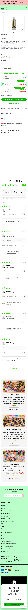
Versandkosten (8, 95)
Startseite (4, 34)
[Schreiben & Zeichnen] (14, 456)
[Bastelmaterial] (14, 386)
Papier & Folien (5, 518)
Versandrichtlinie (6, 541)
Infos (2, 529)
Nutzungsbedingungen (8, 549)
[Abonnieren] (23, 495)
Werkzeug (4, 524)
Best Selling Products (18, 47)
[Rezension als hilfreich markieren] (24, 214)
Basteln (3, 508)
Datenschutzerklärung (7, 546)
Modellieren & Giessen (8, 511)
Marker (5, 471)
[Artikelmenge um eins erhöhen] (8, 64)
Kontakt (3, 538)
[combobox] (12, 12)
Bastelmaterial (7, 397)
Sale (2, 526)
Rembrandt (16, 48)
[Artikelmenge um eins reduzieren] (3, 64)
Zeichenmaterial (8, 436)
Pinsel (21, 434)
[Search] (21, 12)
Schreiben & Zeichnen (10, 467)
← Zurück (4, 38)
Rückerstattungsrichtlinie (8, 543)
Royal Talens (15, 50)
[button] (14, 78)
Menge (3, 61)
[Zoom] (22, 29)
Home (3, 505)
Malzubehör (4, 516)
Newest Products (10, 48)
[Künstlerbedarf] (14, 421)
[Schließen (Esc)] (26, 585)
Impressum (4, 551)
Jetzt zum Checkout (14, 104)
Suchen (3, 536)
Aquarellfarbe (10, 47)
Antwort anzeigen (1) (7, 240)
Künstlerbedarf (8, 432)
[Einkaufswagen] (25, 7)
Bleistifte (11, 471)
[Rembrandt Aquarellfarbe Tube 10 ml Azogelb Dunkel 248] (11, 151)
